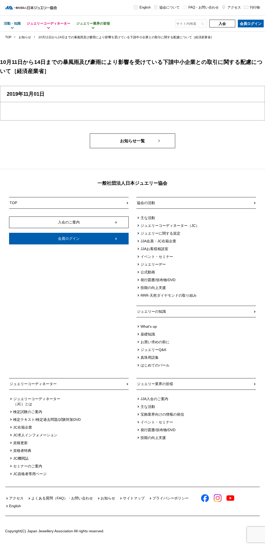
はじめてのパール (155, 365)
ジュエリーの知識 (151, 311)
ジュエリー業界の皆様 (155, 384)
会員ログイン (251, 23)
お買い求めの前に (155, 342)
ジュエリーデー (153, 264)
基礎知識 (148, 334)
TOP (8, 37)
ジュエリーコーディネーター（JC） (170, 225)
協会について (169, 7)
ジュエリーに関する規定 (160, 233)
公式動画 (148, 272)
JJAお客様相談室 (154, 249)
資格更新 (20, 443)
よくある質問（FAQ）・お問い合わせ (62, 498)
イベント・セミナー (157, 257)
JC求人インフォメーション (35, 435)
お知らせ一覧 (132, 141)
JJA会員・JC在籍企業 (158, 241)
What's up (149, 326)
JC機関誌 (20, 458)
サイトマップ (134, 498)
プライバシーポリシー (170, 498)
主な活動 (148, 218)
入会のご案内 (69, 222)
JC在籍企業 (22, 427)
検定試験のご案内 (27, 412)
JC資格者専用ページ (30, 474)
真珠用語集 (150, 357)
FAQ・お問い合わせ (203, 7)
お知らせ (25, 37)
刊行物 (255, 7)
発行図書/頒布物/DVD (158, 280)
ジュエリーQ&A (153, 350)
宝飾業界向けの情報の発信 (162, 414)
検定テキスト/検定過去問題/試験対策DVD (47, 419)
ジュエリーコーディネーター (33, 384)
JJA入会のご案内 (154, 399)
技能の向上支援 (153, 288)
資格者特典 (22, 450)
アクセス (234, 7)
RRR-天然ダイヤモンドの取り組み (169, 295)
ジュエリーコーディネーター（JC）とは (36, 401)
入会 (222, 23)
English (145, 7)
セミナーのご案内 (27, 466)
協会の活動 (146, 203)
